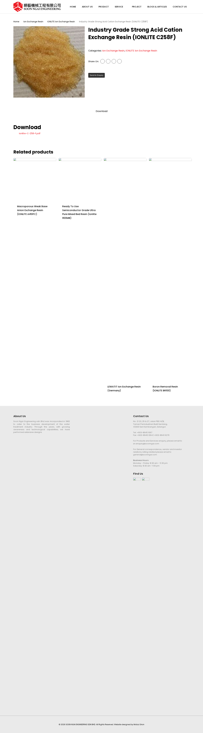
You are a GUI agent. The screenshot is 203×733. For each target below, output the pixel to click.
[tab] (101, 111)
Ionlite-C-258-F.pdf (29, 133)
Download (101, 111)
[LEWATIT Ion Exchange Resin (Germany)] (125, 269)
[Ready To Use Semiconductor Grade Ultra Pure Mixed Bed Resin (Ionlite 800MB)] (80, 179)
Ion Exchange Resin (33, 21)
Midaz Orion (139, 724)
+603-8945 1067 (144, 432)
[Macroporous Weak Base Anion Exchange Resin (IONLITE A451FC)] (34, 179)
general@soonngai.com (145, 454)
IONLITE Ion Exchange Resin (61, 21)
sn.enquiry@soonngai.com (146, 443)
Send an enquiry (96, 75)
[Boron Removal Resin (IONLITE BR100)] (170, 269)
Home (16, 21)
